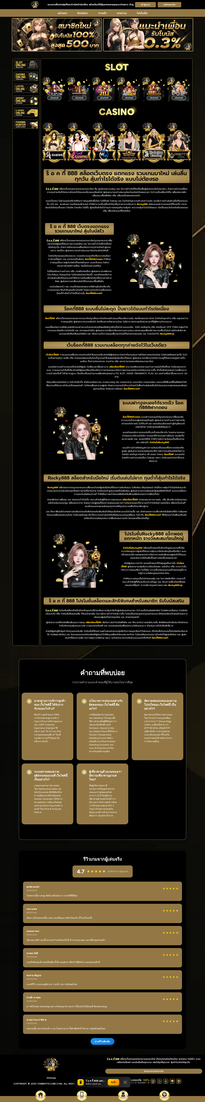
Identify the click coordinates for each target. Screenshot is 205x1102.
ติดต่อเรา (82, 13)
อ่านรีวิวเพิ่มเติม (102, 1041)
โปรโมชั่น (142, 13)
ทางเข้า (102, 13)
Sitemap (51, 1078)
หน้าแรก (62, 13)
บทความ (122, 13)
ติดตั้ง (113, 1082)
